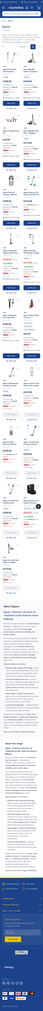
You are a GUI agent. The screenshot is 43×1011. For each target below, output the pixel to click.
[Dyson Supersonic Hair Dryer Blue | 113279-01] (11, 304)
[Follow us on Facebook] (4, 983)
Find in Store (11, 414)
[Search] (38, 13)
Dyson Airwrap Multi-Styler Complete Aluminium (11, 561)
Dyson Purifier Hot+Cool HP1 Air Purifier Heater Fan (11, 443)
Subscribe (13, 939)
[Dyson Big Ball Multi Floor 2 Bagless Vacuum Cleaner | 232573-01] (31, 119)
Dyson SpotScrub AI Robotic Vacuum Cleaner (31, 502)
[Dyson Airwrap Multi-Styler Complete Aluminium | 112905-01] (11, 548)
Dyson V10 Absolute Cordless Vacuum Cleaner (10, 384)
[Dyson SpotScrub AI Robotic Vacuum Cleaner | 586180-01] (31, 489)
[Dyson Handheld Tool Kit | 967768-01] (11, 119)
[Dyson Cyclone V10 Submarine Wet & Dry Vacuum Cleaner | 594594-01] (31, 181)
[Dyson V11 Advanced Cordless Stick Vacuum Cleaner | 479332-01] (11, 489)
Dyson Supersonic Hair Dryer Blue (11, 316)
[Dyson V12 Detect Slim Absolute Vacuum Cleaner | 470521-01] (11, 58)
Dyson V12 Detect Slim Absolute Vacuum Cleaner (11, 70)
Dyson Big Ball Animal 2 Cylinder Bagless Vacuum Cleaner (31, 70)
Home (4, 21)
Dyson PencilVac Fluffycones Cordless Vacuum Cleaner (32, 252)
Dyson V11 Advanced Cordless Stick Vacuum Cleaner (11, 502)
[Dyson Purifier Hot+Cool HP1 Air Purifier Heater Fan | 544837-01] (11, 430)
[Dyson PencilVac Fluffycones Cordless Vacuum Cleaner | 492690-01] (31, 239)
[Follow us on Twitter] (8, 983)
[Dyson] (11, 66)
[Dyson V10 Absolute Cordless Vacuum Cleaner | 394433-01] (11, 372)
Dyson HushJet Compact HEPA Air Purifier (10, 193)
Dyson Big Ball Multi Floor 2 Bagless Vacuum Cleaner (32, 132)
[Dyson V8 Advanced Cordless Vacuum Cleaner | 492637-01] (31, 430)
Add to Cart (11, 103)
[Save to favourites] (18, 54)
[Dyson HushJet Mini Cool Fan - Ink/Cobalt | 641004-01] (31, 304)
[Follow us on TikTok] (21, 983)
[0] (38, 7)
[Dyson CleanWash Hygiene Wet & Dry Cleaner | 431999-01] (11, 239)
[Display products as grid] (33, 46)
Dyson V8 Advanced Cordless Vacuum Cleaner (31, 443)
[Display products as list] (40, 46)
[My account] (27, 7)
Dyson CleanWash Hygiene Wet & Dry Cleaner (10, 252)
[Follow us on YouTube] (17, 983)
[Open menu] (3, 8)
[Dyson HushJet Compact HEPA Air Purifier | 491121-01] (11, 181)
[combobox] (21, 13)
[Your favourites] (32, 7)
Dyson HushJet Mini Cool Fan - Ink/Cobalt (32, 316)
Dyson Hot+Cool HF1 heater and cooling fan (31, 384)
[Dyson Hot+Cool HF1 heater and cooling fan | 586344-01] (31, 372)
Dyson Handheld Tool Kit (11, 132)
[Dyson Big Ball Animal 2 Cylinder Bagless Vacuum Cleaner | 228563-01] (31, 58)
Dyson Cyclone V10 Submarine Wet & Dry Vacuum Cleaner (32, 193)
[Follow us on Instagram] (12, 983)
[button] (38, 506)
